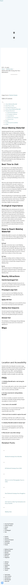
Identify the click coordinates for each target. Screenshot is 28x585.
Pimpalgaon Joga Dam (12, 114)
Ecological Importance (11, 107)
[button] (14, 32)
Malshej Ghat (9, 69)
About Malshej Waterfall (11, 104)
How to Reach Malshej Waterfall (13, 109)
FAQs (7, 124)
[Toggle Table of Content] (3, 102)
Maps (7, 121)
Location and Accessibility (12, 122)
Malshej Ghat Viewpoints (13, 117)
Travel (1, 0)
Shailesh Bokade (13, 95)
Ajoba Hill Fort (11, 115)
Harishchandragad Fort (12, 112)
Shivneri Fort (10, 119)
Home (3, 69)
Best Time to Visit (10, 105)
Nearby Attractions (10, 110)
